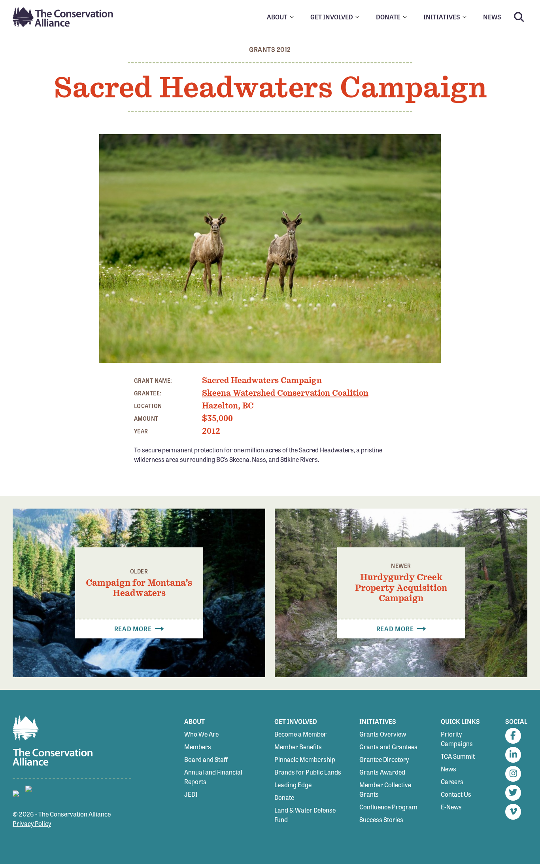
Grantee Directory (384, 759)
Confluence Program (388, 806)
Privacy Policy (32, 823)
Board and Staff (206, 759)
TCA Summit (458, 756)
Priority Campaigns (457, 738)
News (448, 768)
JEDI (191, 794)
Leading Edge (293, 784)
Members (197, 746)
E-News (451, 806)
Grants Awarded (382, 772)
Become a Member (300, 734)
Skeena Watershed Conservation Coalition (285, 393)
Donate (284, 797)
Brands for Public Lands (307, 772)
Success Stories (381, 819)
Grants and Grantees (388, 746)
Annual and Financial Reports (213, 776)
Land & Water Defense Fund (305, 814)
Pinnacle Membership (304, 759)
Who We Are (201, 734)
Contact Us (456, 794)
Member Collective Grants (385, 789)
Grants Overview (382, 734)
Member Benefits (298, 746)
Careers (452, 781)
